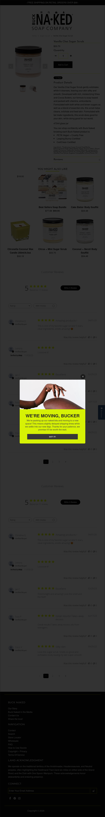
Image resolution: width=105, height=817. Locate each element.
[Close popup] (83, 376)
